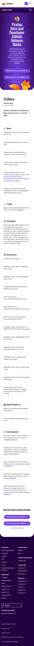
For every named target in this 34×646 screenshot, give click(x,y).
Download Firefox (7, 550)
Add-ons (4, 592)
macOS (3, 556)
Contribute (22, 571)
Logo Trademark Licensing (9, 641)
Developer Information (12, 258)
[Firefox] (7, 3)
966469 (27, 464)
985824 (20, 210)
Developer (21, 574)
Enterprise (22, 561)
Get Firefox (26, 3)
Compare (4, 577)
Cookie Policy (5, 633)
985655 (9, 466)
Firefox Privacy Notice (17, 81)
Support (4, 589)
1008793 (14, 440)
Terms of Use (5, 628)
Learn (3, 583)
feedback (15, 55)
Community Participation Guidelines (12, 637)
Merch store (5, 586)
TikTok (20, 587)
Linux (3, 565)
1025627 (7, 494)
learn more (13, 164)
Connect (21, 568)
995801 (15, 454)
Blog (3, 598)
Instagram (21, 581)
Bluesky (21, 590)
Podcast (21, 593)
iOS (2, 559)
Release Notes (6, 580)
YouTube (21, 584)
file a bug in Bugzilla (19, 57)
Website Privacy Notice (8, 624)
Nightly (20, 550)
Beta (19, 553)
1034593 (12, 478)
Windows (4, 553)
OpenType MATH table (11, 174)
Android (4, 562)
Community (5, 595)
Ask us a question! (7, 613)
